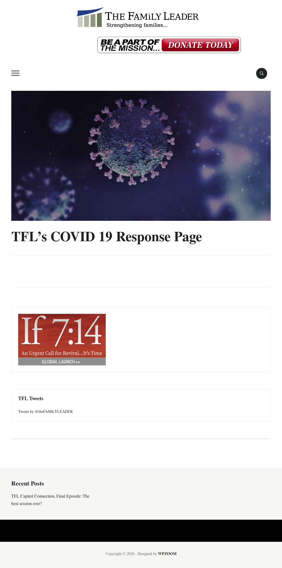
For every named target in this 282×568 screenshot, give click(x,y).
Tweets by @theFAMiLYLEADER (45, 411)
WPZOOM (167, 553)
